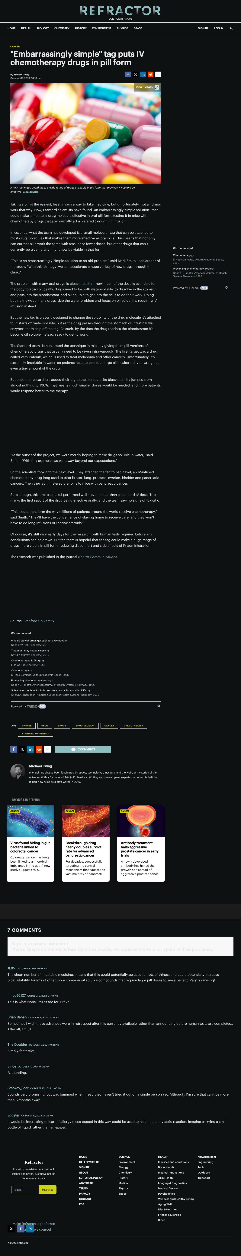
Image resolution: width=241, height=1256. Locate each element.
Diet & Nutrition (168, 1209)
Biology (123, 1167)
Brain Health (166, 1167)
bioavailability (81, 283)
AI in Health (165, 1178)
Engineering (205, 1162)
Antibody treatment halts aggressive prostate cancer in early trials (140, 849)
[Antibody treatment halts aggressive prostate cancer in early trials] (141, 821)
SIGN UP (203, 28)
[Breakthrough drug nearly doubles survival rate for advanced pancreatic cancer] (85, 821)
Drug (44, 725)
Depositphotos (30, 191)
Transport (204, 1178)
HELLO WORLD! (89, 1162)
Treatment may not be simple (28, 650)
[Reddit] (150, 74)
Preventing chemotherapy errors (30, 680)
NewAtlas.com (207, 1156)
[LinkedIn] (143, 74)
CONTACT (85, 1199)
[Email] (158, 74)
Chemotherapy (20, 670)
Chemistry (125, 1172)
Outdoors (204, 1172)
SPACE (138, 28)
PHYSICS (122, 28)
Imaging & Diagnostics (172, 1183)
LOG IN (218, 28)
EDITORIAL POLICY (91, 1178)
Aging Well (165, 1204)
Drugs (62, 725)
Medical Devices (168, 1188)
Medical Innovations (171, 1172)
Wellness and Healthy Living (176, 1199)
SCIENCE (124, 1156)
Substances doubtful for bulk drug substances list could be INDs (49, 690)
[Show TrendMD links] (158, 705)
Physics (123, 1188)
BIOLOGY (43, 28)
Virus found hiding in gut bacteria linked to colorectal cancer (30, 847)
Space (123, 1193)
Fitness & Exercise (169, 1214)
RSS (81, 1204)
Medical (124, 1183)
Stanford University (39, 621)
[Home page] (120, 11)
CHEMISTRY (61, 28)
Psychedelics (166, 1193)
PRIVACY (84, 1193)
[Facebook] (128, 74)
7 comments (86, 749)
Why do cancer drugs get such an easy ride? (37, 640)
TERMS (83, 1188)
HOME (11, 28)
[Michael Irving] (17, 771)
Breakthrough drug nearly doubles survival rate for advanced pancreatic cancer (84, 849)
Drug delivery (85, 725)
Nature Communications (97, 557)
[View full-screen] (157, 87)
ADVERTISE (86, 1183)
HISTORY (81, 28)
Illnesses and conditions (173, 1162)
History (123, 1178)
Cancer (15, 46)
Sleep (161, 1220)
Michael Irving (40, 766)
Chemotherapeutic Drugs (26, 660)
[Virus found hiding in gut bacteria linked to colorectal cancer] (30, 821)
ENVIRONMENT (101, 28)
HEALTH (26, 28)
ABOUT (83, 1172)
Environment (127, 1162)
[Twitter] (135, 74)
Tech (201, 1167)
